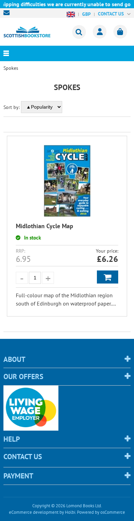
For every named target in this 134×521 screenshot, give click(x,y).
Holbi (70, 512)
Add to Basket (107, 277)
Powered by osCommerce (101, 512)
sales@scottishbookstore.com (8, 13)
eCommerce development (33, 512)
